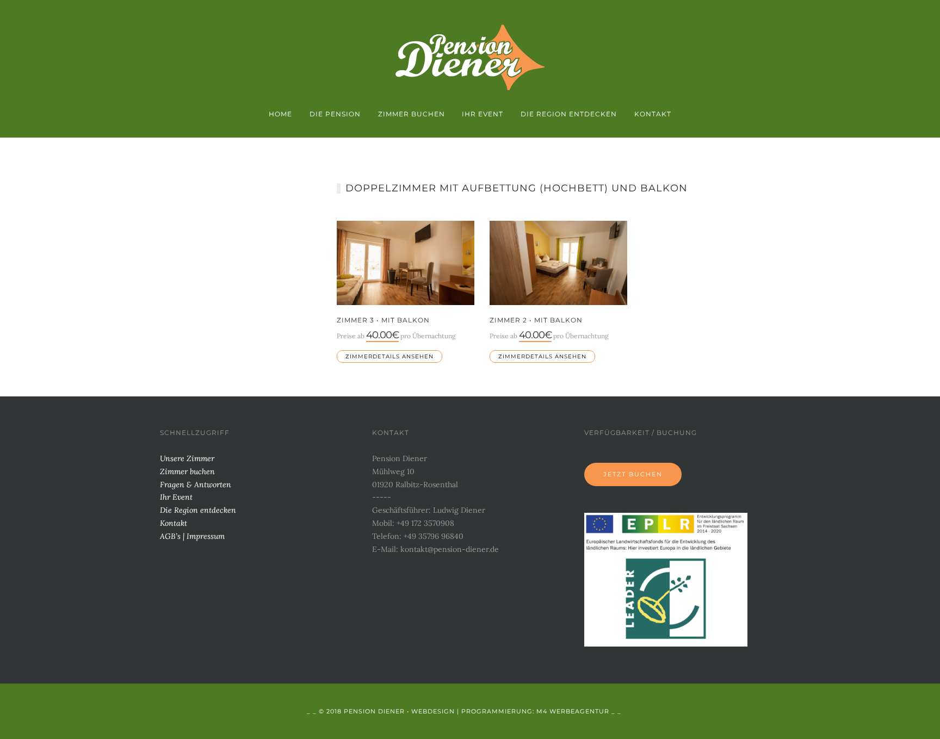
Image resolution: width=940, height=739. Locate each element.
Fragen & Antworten (195, 484)
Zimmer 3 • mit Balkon (383, 320)
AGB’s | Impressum (192, 536)
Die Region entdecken (569, 114)
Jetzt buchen (633, 474)
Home (280, 114)
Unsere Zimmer (187, 458)
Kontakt (652, 114)
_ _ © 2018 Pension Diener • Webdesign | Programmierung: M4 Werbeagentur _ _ (464, 711)
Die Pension (335, 114)
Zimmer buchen (411, 114)
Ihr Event (482, 114)
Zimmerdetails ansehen (389, 356)
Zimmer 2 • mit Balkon (536, 320)
